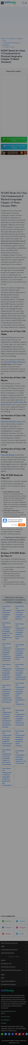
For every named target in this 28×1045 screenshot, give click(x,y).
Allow (21, 525)
